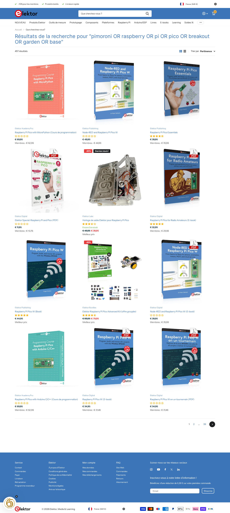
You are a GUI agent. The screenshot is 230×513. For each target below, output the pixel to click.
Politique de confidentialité (60, 475)
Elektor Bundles (89, 307)
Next (212, 424)
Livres (153, 22)
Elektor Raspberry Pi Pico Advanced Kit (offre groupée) (109, 311)
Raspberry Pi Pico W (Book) (28, 311)
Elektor (52, 462)
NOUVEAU (20, 22)
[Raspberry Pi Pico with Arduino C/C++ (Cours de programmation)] (47, 359)
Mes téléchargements (92, 475)
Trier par (195, 51)
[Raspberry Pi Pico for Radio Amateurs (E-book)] (182, 180)
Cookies (52, 478)
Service (19, 462)
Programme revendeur (25, 486)
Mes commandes (89, 471)
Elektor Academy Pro (24, 128)
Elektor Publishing (90, 128)
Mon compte (88, 462)
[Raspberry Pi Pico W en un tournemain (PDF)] (182, 359)
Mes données (88, 467)
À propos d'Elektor (57, 467)
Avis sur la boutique (57, 489)
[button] (9, 503)
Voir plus (200, 22)
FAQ (118, 462)
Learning (176, 22)
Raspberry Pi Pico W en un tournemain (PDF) (172, 399)
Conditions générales (58, 471)
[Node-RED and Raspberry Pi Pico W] (115, 92)
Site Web (120, 467)
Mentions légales (56, 486)
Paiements (121, 475)
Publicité (52, 482)
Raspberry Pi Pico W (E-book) (97, 399)
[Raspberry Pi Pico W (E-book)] (115, 359)
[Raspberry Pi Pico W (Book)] (47, 271)
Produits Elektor (37, 22)
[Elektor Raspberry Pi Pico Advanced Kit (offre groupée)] (115, 271)
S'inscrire (208, 490)
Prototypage (76, 22)
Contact (18, 467)
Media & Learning (66, 509)
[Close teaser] (16, 496)
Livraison (19, 478)
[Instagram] (151, 469)
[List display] (185, 51)
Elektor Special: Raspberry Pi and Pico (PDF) (36, 220)
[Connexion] (205, 13)
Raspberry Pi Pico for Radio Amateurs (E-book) (173, 220)
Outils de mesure (57, 22)
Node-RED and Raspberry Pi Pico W (100, 132)
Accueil (18, 29)
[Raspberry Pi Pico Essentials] (182, 92)
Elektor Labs (87, 216)
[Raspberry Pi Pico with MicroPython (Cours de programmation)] (47, 92)
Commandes (121, 471)
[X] (172, 469)
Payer (17, 475)
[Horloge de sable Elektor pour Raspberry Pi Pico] (115, 180)
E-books (164, 22)
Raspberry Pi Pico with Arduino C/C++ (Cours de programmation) (46, 399)
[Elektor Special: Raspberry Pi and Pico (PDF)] (47, 180)
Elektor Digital (21, 216)
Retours (119, 478)
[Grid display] (180, 51)
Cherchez (147, 13)
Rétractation (20, 482)
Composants (92, 22)
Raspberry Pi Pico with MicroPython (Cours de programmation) (46, 132)
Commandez (20, 471)
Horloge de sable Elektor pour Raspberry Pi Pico (105, 220)
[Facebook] (165, 469)
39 (204, 424)
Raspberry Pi (124, 22)
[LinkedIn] (178, 469)
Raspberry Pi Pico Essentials (164, 132)
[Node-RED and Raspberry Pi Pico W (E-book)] (182, 271)
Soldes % (188, 22)
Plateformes (108, 22)
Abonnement (122, 482)
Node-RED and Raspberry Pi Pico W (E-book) (172, 311)
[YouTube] (158, 470)
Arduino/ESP (140, 22)
